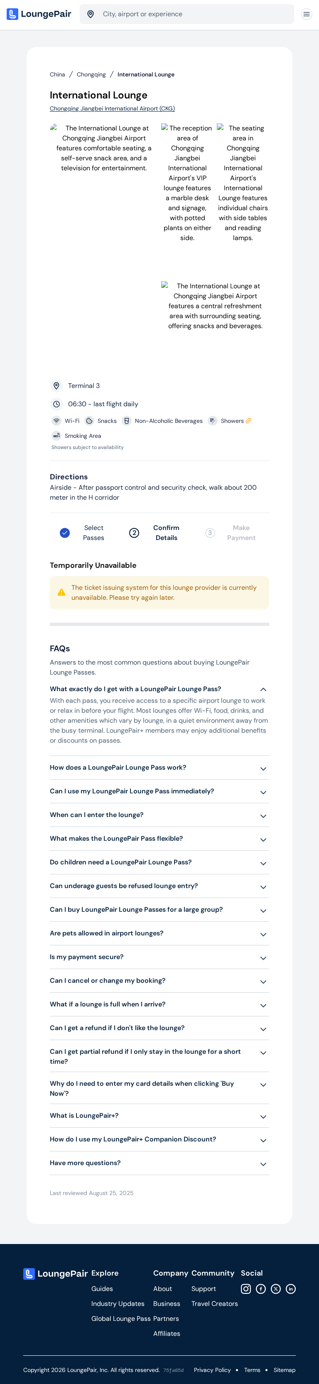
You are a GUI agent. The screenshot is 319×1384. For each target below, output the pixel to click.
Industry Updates (118, 1303)
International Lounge (146, 74)
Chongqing (91, 74)
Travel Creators (214, 1303)
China (57, 74)
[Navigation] (306, 14)
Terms (252, 1370)
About (162, 1288)
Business (166, 1303)
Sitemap (285, 1370)
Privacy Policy (212, 1370)
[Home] (40, 14)
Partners (166, 1318)
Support (203, 1288)
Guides (102, 1288)
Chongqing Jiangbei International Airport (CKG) (112, 108)
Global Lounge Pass (121, 1318)
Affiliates (166, 1333)
